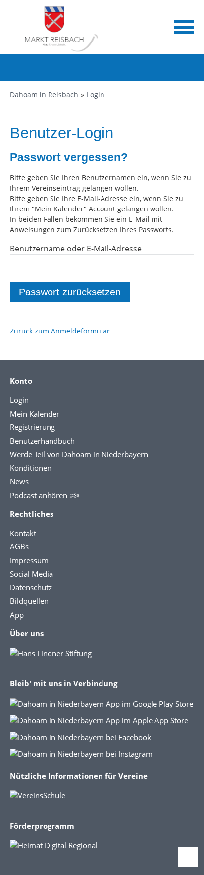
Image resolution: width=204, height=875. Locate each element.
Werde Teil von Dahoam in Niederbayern (79, 454)
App (17, 615)
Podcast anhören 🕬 (44, 495)
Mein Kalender (34, 413)
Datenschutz (31, 587)
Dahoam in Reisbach (44, 94)
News (19, 481)
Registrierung (32, 427)
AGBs (19, 546)
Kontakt (23, 533)
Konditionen (30, 468)
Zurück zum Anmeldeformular (60, 330)
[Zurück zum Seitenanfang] (188, 857)
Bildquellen (29, 601)
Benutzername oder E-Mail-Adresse (76, 248)
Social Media (31, 574)
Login (95, 94)
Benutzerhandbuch (42, 441)
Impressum (29, 560)
